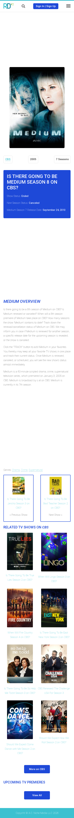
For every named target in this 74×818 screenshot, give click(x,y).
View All (37, 795)
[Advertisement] (37, 36)
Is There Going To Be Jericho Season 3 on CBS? (18, 503)
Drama (16, 470)
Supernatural (36, 470)
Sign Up (51, 6)
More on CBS (37, 769)
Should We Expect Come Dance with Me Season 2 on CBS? (20, 749)
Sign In (40, 6)
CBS (7, 159)
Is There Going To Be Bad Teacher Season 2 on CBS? (55, 503)
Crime (24, 470)
